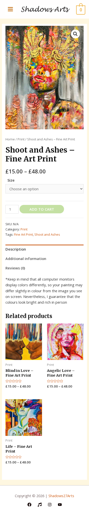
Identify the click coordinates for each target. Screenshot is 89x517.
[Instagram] (50, 505)
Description (15, 249)
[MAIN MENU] (10, 9)
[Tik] (40, 505)
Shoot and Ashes (47, 234)
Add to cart (41, 209)
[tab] (44, 249)
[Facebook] (29, 505)
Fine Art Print (23, 234)
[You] (60, 505)
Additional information (25, 258)
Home (10, 139)
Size (11, 180)
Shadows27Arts (61, 495)
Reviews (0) (15, 267)
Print (21, 139)
